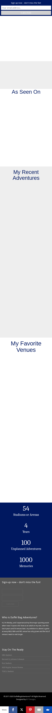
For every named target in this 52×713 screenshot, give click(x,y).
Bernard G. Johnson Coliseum (13, 659)
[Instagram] (6, 702)
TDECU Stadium (8, 671)
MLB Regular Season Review (12, 667)
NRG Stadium (7, 655)
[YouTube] (14, 702)
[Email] (17, 702)
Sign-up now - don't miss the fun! (26, 2)
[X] (21, 709)
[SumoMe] (47, 709)
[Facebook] (3, 702)
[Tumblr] (11, 702)
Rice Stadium (7, 663)
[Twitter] (9, 702)
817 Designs (30, 699)
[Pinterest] (30, 709)
